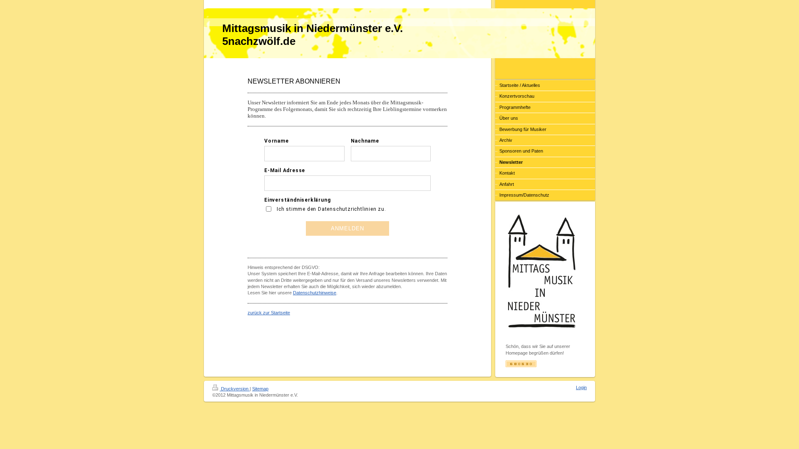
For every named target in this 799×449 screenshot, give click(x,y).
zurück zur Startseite (269, 312)
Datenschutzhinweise (314, 292)
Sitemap (260, 388)
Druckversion (235, 388)
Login (581, 387)
